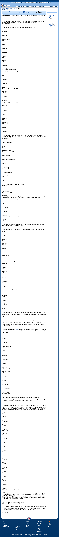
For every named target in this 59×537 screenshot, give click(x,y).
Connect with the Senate (51, 520)
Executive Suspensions (17, 526)
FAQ (37, 526)
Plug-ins (49, 526)
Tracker (56, 6)
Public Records (39, 532)
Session (32, 6)
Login (49, 523)
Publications (27, 521)
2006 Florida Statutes (9, 8)
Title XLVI (13, 8)
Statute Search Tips (51, 27)
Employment (27, 525)
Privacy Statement (28, 535)
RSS (49, 521)
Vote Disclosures (5, 523)
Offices (47, 6)
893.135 (17, 329)
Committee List (5, 525)
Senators (22, 6)
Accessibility (31, 535)
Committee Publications (6, 526)
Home (19, 6)
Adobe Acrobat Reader (51, 527)
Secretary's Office (39, 523)
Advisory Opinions (39, 531)
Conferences (16, 524)
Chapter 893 (16, 8)
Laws (36, 6)
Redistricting (16, 527)
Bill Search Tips (5, 528)
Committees (27, 6)
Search (40, 2)
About (43, 6)
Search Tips (38, 528)
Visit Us (27, 526)
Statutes (16, 529)
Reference (51, 6)
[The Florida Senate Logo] (5, 5)
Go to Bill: (14, 2)
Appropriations (16, 523)
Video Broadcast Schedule (29, 523)
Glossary (38, 525)
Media (40, 6)
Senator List (4, 521)
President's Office (39, 521)
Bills (15, 521)
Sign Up (50, 524)
